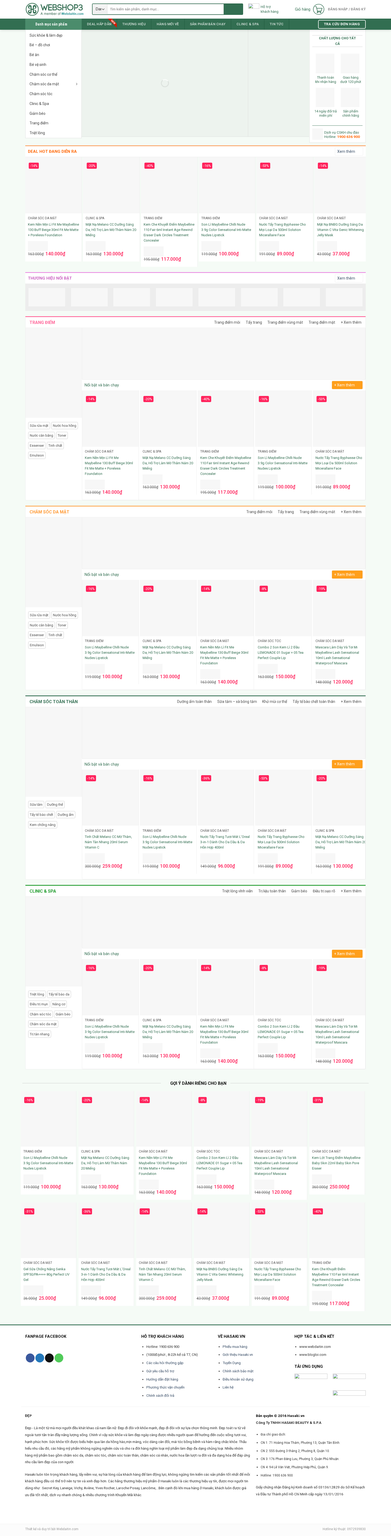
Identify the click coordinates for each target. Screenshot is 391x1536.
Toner (62, 435)
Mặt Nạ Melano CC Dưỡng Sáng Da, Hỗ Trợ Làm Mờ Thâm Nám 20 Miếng (111, 229)
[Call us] (59, 1357)
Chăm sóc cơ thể (43, 74)
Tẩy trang (254, 322)
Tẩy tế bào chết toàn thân (314, 701)
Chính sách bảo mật (238, 1371)
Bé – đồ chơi (40, 45)
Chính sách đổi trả (160, 1396)
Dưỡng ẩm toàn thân (194, 701)
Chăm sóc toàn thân (54, 701)
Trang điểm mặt (322, 322)
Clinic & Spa (39, 104)
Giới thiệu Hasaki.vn (238, 1355)
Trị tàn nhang (39, 1034)
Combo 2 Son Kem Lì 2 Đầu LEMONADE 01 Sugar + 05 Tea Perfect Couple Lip (280, 652)
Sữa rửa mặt (39, 426)
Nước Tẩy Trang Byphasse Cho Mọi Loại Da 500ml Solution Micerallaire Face (282, 229)
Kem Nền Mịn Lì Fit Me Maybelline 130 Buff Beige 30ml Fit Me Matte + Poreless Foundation (53, 229)
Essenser (37, 446)
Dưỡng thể (55, 805)
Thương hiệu (134, 24)
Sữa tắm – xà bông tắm (237, 701)
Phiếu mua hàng (235, 1347)
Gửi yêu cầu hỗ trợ (160, 1371)
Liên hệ (228, 1387)
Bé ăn (34, 55)
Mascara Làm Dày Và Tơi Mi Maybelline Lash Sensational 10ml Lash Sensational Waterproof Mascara (337, 655)
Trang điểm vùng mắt (285, 322)
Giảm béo (37, 113)
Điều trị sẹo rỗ (324, 891)
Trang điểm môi (227, 322)
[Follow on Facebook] (30, 1357)
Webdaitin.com (67, 1529)
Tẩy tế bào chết (41, 815)
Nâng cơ (58, 1004)
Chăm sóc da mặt (44, 84)
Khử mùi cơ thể (274, 701)
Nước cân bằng (41, 435)
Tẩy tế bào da (59, 994)
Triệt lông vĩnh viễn (237, 891)
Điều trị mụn (39, 1004)
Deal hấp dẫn (99, 24)
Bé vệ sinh (38, 64)
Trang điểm (39, 123)
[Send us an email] (49, 1357)
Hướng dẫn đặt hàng (162, 1379)
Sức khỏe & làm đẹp (46, 35)
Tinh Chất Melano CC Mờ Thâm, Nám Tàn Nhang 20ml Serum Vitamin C (108, 842)
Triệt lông (37, 133)
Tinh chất (55, 446)
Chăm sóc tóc (41, 94)
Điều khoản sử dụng (238, 1379)
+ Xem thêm (351, 322)
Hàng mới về (168, 24)
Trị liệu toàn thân (272, 891)
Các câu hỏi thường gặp (165, 1363)
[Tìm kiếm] (233, 9)
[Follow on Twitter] (39, 1357)
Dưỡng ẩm (66, 815)
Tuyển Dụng (232, 1363)
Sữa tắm (36, 805)
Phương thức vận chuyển (165, 1387)
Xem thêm (346, 151)
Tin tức (277, 24)
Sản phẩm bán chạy (208, 24)
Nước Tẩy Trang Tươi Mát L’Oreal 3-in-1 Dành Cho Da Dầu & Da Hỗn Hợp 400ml (225, 842)
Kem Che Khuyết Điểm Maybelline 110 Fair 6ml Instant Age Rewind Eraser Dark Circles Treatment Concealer (169, 232)
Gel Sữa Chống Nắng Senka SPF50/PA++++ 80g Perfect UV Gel (46, 1274)
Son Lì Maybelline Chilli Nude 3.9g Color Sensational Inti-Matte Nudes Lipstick (226, 229)
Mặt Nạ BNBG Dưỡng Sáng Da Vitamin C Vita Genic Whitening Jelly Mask (340, 229)
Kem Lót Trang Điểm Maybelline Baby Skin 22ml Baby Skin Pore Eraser (336, 1163)
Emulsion (37, 455)
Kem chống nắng (43, 825)
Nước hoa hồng (64, 426)
